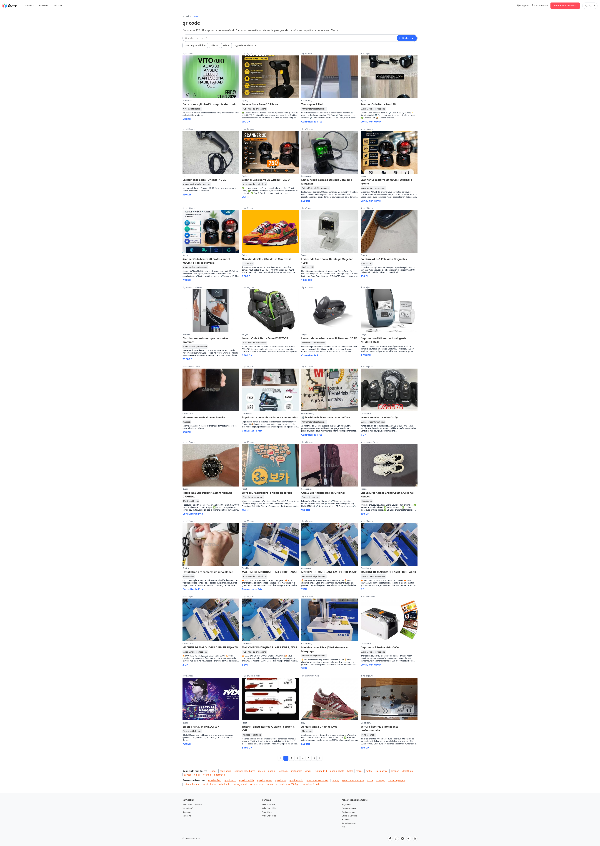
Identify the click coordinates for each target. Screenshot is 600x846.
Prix (225, 45)
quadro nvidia (246, 780)
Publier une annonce (565, 5)
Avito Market (267, 812)
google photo (337, 770)
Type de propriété (193, 45)
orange (207, 774)
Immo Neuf (43, 5)
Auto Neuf (29, 5)
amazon (395, 770)
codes (213, 770)
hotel (350, 770)
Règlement (346, 804)
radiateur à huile (311, 784)
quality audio (296, 780)
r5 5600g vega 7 (396, 780)
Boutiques (57, 5)
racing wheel (240, 784)
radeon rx (272, 784)
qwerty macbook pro (353, 780)
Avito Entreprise (269, 815)
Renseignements (349, 823)
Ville (213, 45)
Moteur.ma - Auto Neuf (192, 804)
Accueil (185, 16)
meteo (261, 770)
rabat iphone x (191, 784)
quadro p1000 (264, 780)
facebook (283, 770)
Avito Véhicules (268, 804)
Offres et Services (349, 815)
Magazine (186, 815)
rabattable (224, 784)
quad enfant (214, 780)
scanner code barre (245, 770)
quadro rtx (280, 780)
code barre (225, 770)
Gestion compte (348, 812)
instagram (296, 770)
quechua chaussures (317, 780)
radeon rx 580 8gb (289, 784)
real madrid (321, 770)
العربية (592, 5)
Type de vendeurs (244, 45)
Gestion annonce (349, 808)
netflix (369, 770)
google (271, 770)
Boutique (346, 819)
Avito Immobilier (269, 808)
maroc (359, 770)
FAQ (343, 827)
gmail (308, 770)
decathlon (407, 770)
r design (380, 780)
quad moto (230, 780)
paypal (187, 774)
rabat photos (209, 784)
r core (370, 780)
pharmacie (219, 774)
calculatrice (381, 770)
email (197, 774)
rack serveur (256, 784)
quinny (335, 780)
